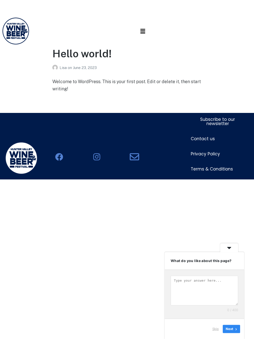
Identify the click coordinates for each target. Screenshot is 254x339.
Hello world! (82, 53)
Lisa (64, 68)
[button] (142, 31)
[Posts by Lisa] (56, 68)
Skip (215, 329)
